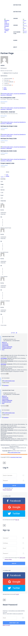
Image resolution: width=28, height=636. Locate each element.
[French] (25, 22)
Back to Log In (6, 625)
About (15, 47)
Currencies (3, 373)
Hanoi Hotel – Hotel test (8, 112)
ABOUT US (4, 342)
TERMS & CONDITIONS (7, 346)
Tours (5, 87)
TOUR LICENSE (5, 345)
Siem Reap (3, 364)
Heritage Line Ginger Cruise (9, 126)
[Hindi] (25, 32)
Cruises (15, 18)
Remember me (9, 488)
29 (16, 332)
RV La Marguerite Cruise (8, 97)
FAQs (3, 349)
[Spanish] (25, 30)
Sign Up (17, 519)
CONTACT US (5, 344)
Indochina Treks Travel (16, 457)
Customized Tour (16, 32)
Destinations (17, 5)
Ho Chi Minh (4, 358)
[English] (25, 20)
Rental (5, 89)
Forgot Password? (7, 490)
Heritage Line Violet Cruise (9, 151)
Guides (15, 40)
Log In (17, 594)
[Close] (4, 463)
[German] (25, 25)
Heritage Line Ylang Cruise (9, 138)
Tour (7, 174)
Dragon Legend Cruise (7, 163)
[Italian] (25, 28)
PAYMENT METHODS (6, 348)
